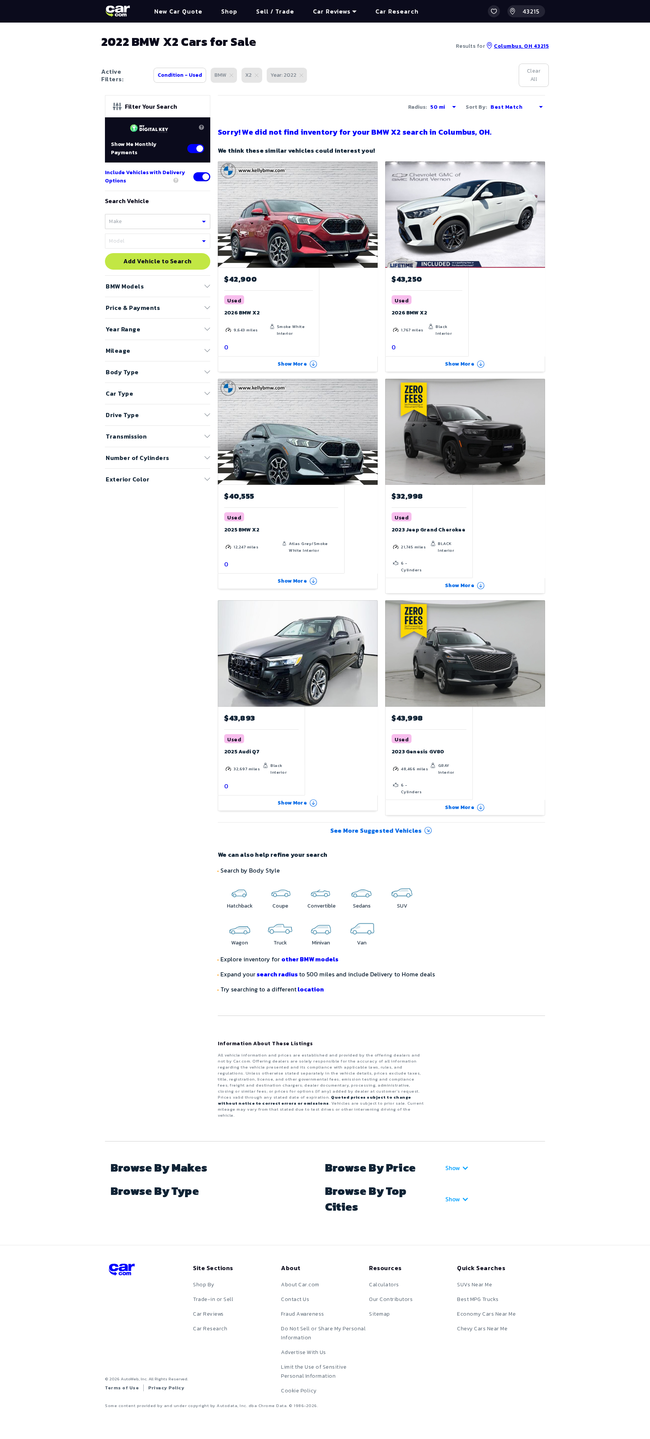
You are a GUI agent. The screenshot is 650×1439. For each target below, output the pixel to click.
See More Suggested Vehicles (376, 830)
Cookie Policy (299, 1391)
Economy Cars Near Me (486, 1314)
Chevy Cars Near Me (482, 1329)
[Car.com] (118, 11)
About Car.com (300, 1285)
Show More (292, 364)
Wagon (239, 943)
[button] (494, 11)
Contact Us (295, 1299)
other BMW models (310, 959)
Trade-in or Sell (213, 1299)
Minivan (321, 943)
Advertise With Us (303, 1352)
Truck (280, 943)
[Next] (539, 432)
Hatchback (240, 906)
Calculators (384, 1285)
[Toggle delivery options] (201, 176)
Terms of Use (122, 1387)
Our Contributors (391, 1299)
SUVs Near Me (474, 1285)
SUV (402, 906)
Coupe (280, 906)
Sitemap (379, 1314)
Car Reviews (208, 1314)
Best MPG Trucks (478, 1299)
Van (361, 943)
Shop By (203, 1285)
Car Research (210, 1329)
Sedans (362, 906)
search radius (277, 974)
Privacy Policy (166, 1387)
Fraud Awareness (302, 1314)
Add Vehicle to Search (157, 261)
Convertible (321, 906)
